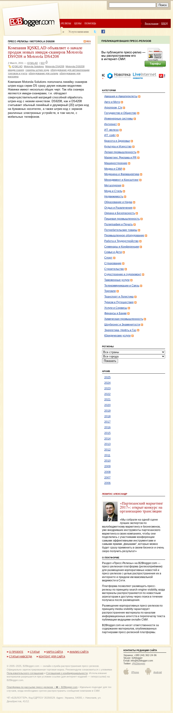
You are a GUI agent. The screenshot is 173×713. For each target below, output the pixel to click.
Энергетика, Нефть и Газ (120, 330)
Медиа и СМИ (113, 168)
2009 (107, 466)
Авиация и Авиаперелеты (120, 96)
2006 (107, 483)
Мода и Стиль (113, 191)
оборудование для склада (43, 73)
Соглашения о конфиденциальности (67, 673)
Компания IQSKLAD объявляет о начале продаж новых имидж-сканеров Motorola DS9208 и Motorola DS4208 (45, 52)
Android (157, 672)
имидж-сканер (16, 70)
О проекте (16, 651)
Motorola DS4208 (54, 66)
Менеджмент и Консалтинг (121, 179)
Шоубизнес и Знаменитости (122, 324)
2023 (107, 388)
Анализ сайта (79, 651)
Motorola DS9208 (75, 66)
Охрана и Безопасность (119, 213)
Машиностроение (115, 163)
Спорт (108, 257)
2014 (107, 438)
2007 (107, 477)
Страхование (112, 263)
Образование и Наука (118, 202)
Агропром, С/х (113, 107)
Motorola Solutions (34, 66)
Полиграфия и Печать (118, 224)
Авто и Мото (112, 102)
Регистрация (151, 23)
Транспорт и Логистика (119, 296)
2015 (107, 433)
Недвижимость (113, 196)
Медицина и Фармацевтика (121, 174)
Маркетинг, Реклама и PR (120, 157)
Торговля (110, 291)
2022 (107, 394)
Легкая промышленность (120, 152)
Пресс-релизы (61, 23)
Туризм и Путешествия (119, 302)
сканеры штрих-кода (37, 70)
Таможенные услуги (117, 280)
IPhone (135, 672)
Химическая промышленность (123, 319)
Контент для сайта (52, 656)
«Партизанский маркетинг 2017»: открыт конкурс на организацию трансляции (141, 507)
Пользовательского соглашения (25, 673)
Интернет (110, 124)
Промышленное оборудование (124, 235)
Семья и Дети (113, 252)
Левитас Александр (114, 494)
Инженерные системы (118, 118)
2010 (107, 460)
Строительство (114, 269)
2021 (107, 399)
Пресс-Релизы (18, 41)
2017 (107, 421)
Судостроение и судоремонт (122, 274)
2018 (107, 416)
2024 (107, 382)
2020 (107, 405)
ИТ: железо (111, 130)
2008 (107, 472)
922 (43, 63)
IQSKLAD (32, 63)
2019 (107, 410)
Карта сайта (54, 651)
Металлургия (112, 185)
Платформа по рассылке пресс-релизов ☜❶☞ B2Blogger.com (42, 687)
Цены (78, 23)
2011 (107, 455)
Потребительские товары (120, 230)
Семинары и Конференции (121, 246)
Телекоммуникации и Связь (121, 285)
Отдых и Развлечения (118, 207)
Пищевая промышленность (122, 218)
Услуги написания (78, 31)
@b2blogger (138, 663)
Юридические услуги (117, 335)
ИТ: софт (110, 135)
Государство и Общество (120, 113)
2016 (107, 427)
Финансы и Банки (115, 313)
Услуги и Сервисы (115, 308)
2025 (107, 377)
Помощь (90, 23)
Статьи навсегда (20, 656)
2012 (107, 449)
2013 (107, 444)
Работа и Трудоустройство (121, 241)
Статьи (35, 651)
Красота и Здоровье (117, 141)
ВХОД (164, 23)
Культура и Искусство (118, 146)
